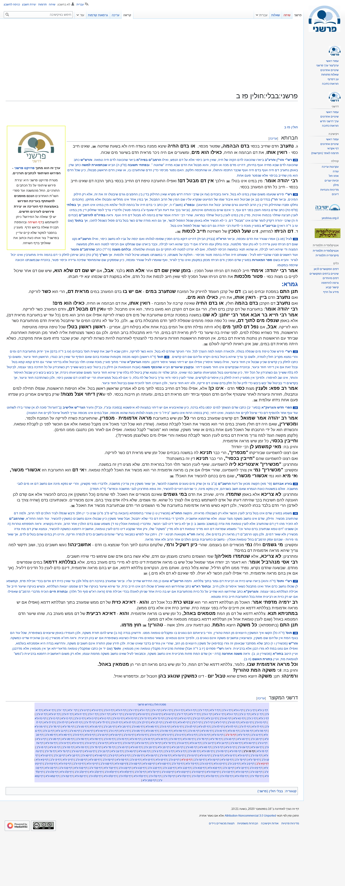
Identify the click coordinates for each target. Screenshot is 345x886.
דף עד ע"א (169, 743)
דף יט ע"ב (41, 714)
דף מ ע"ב (165, 726)
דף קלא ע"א (126, 771)
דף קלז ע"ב (169, 776)
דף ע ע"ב (262, 743)
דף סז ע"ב (122, 739)
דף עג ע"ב (182, 743)
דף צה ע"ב (256, 755)
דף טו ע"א (169, 714)
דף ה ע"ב (179, 710)
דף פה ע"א (82, 747)
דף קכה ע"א (80, 767)
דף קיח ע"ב (51, 763)
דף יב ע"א (257, 714)
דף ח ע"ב (109, 710)
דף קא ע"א (100, 755)
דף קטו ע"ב (135, 763)
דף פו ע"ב (41, 747)
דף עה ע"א (142, 743)
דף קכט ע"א (182, 771)
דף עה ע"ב (128, 743)
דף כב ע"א (212, 718)
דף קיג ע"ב (206, 763)
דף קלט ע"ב (95, 776)
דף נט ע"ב (102, 734)
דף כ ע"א (264, 718)
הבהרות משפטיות (247, 823)
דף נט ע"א (115, 734)
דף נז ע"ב (155, 734)
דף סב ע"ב (256, 739)
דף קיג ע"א (220, 763)
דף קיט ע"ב (256, 767)
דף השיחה (35, 222)
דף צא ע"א (144, 751)
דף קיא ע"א (42, 759)
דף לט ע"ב (190, 726)
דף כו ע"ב (79, 718)
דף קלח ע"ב (125, 776)
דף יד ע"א (194, 714)
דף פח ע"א (235, 751)
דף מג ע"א (95, 726)
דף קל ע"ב (140, 771)
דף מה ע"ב (247, 730)
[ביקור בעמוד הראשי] (324, 19)
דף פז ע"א (262, 751)
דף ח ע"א (121, 710)
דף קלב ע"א (96, 771)
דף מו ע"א (233, 730)
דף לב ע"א (156, 722)
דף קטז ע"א (121, 763)
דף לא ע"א (183, 722)
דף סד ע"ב (202, 739)
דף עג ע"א (195, 743)
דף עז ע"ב (64, 743)
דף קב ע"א (73, 755)
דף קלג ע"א (66, 771)
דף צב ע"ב (103, 751)
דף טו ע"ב (156, 714)
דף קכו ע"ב (256, 771)
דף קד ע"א (254, 759)
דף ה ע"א (191, 710)
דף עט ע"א (257, 747)
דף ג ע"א (238, 710)
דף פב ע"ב (150, 747)
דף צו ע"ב (217, 755)
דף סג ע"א (243, 739)
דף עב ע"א (222, 743)
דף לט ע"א (204, 726)
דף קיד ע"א (192, 763)
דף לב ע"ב (143, 722)
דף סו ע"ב (148, 739)
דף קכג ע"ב (125, 767)
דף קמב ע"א (149, 780)
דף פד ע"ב (95, 747)
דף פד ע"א (109, 747)
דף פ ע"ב (218, 747)
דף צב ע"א (117, 751)
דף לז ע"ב (244, 726)
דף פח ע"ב (221, 751)
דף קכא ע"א (214, 767)
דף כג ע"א (184, 718)
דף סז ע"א (135, 739)
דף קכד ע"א (110, 767)
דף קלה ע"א (241, 776)
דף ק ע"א (125, 755)
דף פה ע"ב (68, 747)
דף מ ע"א (177, 726)
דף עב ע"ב (209, 743)
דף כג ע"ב (171, 718)
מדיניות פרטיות (290, 823)
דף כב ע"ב (198, 718)
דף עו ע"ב (102, 743)
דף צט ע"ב (138, 755)
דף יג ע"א (232, 714)
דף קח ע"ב (108, 759)
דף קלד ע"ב (256, 776)
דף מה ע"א (40, 726)
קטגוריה (290, 791)
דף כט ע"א (247, 722)
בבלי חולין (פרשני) (270, 791)
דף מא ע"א (152, 726)
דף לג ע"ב (116, 722)
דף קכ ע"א (242, 767)
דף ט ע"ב (84, 710)
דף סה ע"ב (175, 739)
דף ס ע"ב (78, 734)
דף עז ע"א (77, 743)
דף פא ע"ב (191, 747)
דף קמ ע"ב (67, 776)
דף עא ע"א (249, 743)
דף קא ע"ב (86, 755)
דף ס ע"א (90, 734)
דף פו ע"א (54, 747)
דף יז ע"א (117, 714)
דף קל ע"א (153, 771)
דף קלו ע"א (212, 776)
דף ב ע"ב (250, 710)
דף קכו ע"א (51, 767)
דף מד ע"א (68, 726)
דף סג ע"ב (229, 739)
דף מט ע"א (152, 730)
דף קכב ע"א (184, 767)
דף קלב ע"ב (81, 771)
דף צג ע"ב (76, 751)
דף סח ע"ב (82, 739)
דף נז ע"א (167, 734)
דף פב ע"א (177, 747)
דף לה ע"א (76, 722)
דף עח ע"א (51, 743)
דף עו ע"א (115, 743)
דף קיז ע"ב (79, 763)
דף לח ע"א (231, 726)
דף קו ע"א (186, 759)
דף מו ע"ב (220, 730)
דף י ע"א (72, 710)
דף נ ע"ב (113, 730)
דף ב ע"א (263, 710)
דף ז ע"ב (133, 710)
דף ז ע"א (144, 710)
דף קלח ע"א (140, 776)
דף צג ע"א (90, 751)
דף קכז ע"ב (228, 771)
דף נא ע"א (101, 730)
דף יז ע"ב (105, 714)
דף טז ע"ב (129, 714)
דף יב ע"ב (244, 714)
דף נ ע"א (125, 730)
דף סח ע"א (96, 739)
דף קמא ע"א (52, 776)
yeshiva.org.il (330, 218)
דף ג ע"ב (227, 710)
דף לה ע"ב (62, 722)
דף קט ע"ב (81, 759)
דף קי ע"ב (55, 759)
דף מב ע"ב (109, 726)
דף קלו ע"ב (198, 776)
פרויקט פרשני (24, 168)
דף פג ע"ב (122, 747)
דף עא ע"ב (236, 743)
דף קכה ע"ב (65, 767)
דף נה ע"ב (204, 734)
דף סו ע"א (161, 739)
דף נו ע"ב (180, 734)
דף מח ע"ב (166, 730)
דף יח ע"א (80, 714)
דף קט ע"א (95, 759)
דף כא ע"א (239, 718)
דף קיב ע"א (248, 763)
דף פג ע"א (136, 747)
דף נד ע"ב (230, 734)
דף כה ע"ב (118, 718)
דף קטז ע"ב (106, 763)
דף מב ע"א (124, 726)
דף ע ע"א (41, 739)
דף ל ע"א (220, 722)
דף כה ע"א (131, 718)
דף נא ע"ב (87, 730)
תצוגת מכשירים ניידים (221, 823)
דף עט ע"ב (243, 747)
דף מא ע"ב (138, 726)
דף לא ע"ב (170, 722)
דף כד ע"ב (145, 718)
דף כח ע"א (40, 718)
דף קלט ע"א (110, 776)
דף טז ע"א (143, 714)
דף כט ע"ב (233, 722)
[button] (261, 14)
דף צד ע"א (63, 751)
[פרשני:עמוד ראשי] (36, 147)
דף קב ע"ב (59, 755)
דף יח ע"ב (67, 714)
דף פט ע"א (208, 751)
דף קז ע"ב (135, 759)
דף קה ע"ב (200, 759)
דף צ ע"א (181, 751)
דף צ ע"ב (169, 751)
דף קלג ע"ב (52, 771)
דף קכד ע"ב (95, 767)
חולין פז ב (291, 127)
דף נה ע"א (217, 734)
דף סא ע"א (65, 734)
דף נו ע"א (192, 734)
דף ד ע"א (215, 710)
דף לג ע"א (129, 722)
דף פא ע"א (205, 747)
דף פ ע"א (230, 747)
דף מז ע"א (207, 730)
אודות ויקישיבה (270, 823)
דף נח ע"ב (128, 734)
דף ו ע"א (167, 710)
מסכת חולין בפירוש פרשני (152, 704)
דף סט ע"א (68, 739)
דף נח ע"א (142, 734)
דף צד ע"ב (50, 751)
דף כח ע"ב (260, 722)
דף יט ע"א (54, 714)
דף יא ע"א (49, 710)
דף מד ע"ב (54, 726)
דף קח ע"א (122, 759)
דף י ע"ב (61, 710)
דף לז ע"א (257, 726)
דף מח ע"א (180, 730)
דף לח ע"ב (217, 726)
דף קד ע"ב (240, 759)
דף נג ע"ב (256, 734)
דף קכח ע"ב (198, 771)
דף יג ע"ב (207, 714)
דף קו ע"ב (174, 759)
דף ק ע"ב (113, 755)
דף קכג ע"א (139, 767)
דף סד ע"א (216, 739)
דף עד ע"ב (155, 743)
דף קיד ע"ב (178, 763)
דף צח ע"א (178, 755)
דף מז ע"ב (193, 730)
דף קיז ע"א (92, 763)
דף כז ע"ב (53, 718)
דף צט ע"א (151, 755)
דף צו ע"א (243, 755)
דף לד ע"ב (89, 722)
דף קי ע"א (68, 759)
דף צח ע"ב (165, 755)
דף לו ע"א (49, 722)
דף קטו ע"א (163, 763)
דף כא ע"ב (225, 718)
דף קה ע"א (227, 759)
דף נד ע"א (243, 734)
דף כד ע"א (158, 718)
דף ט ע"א (97, 710)
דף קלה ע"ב (226, 776)
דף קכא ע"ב (199, 767)
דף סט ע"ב (54, 739)
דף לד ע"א (103, 722)
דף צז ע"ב (192, 755)
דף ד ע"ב (203, 710)
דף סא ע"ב (51, 734)
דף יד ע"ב (181, 714)
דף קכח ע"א (213, 771)
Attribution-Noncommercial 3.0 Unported (250, 815)
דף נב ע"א (61, 730)
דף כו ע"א (105, 718)
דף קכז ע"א (242, 771)
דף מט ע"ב (138, 730)
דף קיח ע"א (65, 763)
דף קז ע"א (161, 759)
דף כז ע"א (66, 718)
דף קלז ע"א (183, 776)
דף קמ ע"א (81, 776)
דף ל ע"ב (208, 722)
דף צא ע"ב (130, 751)
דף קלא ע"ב (111, 771)
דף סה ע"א (189, 739)
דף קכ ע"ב (228, 767)
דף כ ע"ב (252, 718)
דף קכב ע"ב (169, 767)
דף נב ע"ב (48, 730)
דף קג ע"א (46, 755)
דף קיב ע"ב (234, 763)
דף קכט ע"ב (167, 771)
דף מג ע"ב (82, 726)
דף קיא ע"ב (262, 763)
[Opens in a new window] (17, 826)
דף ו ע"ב (155, 710)
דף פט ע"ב (194, 751)
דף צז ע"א (204, 755)
